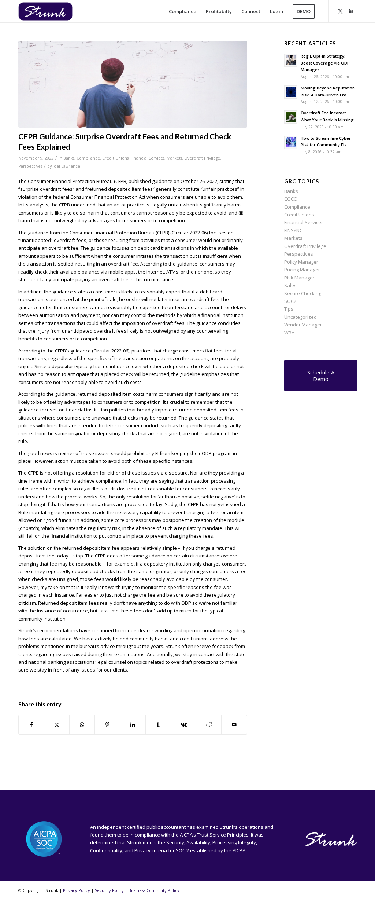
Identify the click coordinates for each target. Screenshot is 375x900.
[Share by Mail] (234, 724)
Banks (68, 158)
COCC (290, 198)
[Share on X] (56, 724)
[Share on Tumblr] (158, 724)
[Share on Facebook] (31, 724)
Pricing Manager (302, 269)
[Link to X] (340, 11)
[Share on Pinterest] (107, 724)
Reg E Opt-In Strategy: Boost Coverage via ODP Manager (325, 63)
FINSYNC (293, 230)
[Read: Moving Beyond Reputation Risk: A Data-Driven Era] (290, 92)
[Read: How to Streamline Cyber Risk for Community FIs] (290, 142)
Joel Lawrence (66, 166)
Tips (288, 309)
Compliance (88, 158)
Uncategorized (300, 317)
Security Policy (109, 890)
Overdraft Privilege (202, 158)
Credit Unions (115, 158)
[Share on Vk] (183, 724)
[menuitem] (182, 11)
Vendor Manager (303, 324)
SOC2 (290, 301)
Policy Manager (301, 262)
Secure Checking (302, 293)
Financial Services (147, 158)
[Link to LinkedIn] (351, 11)
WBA (289, 332)
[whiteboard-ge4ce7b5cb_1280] (132, 84)
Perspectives (30, 166)
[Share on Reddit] (208, 724)
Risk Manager (299, 277)
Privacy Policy (76, 890)
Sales (290, 285)
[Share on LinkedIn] (132, 724)
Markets (174, 158)
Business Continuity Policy (154, 890)
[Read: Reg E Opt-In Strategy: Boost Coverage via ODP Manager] (290, 60)
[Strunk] (51, 11)
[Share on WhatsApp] (82, 724)
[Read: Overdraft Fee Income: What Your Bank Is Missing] (290, 117)
